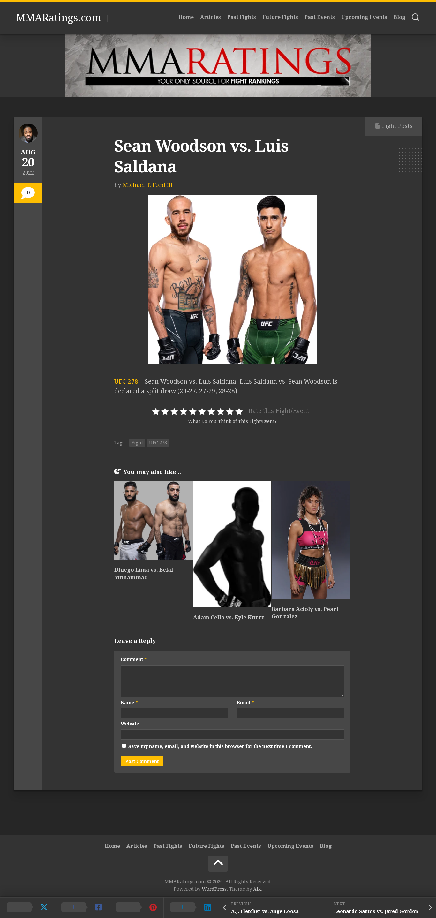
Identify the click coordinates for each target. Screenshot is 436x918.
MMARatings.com (58, 18)
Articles (210, 17)
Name (129, 702)
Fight (137, 442)
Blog (399, 17)
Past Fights (241, 17)
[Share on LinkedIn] (190, 907)
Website (130, 723)
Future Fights (280, 17)
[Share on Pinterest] (136, 907)
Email (245, 702)
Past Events (319, 17)
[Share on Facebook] (82, 907)
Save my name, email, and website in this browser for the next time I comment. (220, 746)
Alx (257, 889)
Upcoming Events (364, 17)
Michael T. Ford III (148, 185)
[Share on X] (27, 907)
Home (186, 17)
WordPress (214, 889)
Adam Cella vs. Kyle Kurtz (228, 617)
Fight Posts (397, 126)
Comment (134, 659)
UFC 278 (126, 381)
